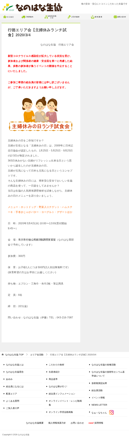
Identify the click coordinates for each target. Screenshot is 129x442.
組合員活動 (97, 390)
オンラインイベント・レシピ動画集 (65, 403)
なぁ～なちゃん (100, 412)
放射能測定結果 (99, 383)
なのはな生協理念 (15, 372)
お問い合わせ (77, 423)
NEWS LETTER (99, 405)
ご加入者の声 (12, 408)
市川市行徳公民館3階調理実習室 (37, 239)
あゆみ (9, 379)
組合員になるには (15, 386)
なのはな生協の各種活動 (104, 364)
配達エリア (11, 393)
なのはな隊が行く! (58, 386)
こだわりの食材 (56, 364)
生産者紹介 (54, 372)
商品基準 (53, 379)
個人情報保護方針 (57, 423)
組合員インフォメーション (62, 393)
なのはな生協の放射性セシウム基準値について (108, 374)
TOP (14, 354)
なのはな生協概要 (35, 423)
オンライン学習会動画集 (61, 412)
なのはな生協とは (15, 364)
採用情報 (96, 423)
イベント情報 (98, 397)
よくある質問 (12, 401)
